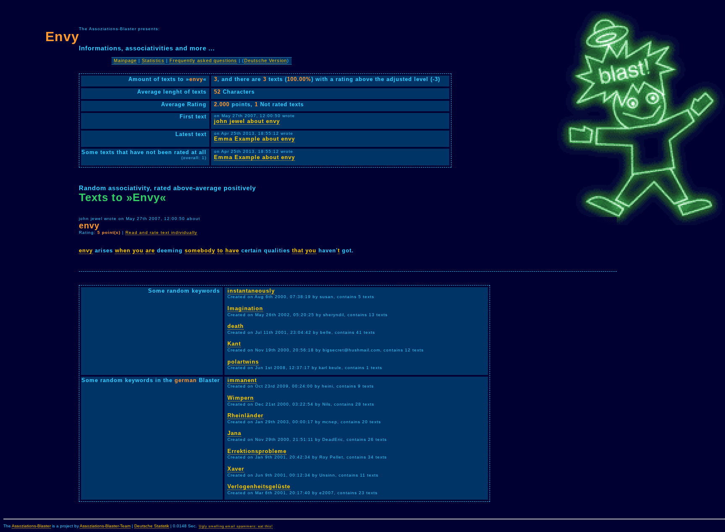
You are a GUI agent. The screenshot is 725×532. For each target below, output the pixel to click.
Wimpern (240, 398)
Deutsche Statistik (151, 526)
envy (86, 250)
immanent (242, 380)
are (150, 250)
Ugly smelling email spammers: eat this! (236, 526)
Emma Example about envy (254, 139)
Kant (234, 344)
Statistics (153, 60)
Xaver (235, 469)
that (297, 250)
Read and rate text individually (161, 232)
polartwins (243, 362)
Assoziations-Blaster (31, 526)
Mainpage (125, 60)
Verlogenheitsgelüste (258, 486)
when (122, 250)
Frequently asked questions (203, 60)
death (235, 326)
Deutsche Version (265, 60)
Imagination (245, 308)
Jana (234, 433)
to (220, 250)
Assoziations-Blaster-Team (105, 526)
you (138, 250)
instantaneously (251, 291)
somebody (200, 250)
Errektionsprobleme (257, 451)
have (232, 250)
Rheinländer (245, 415)
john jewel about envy (247, 121)
